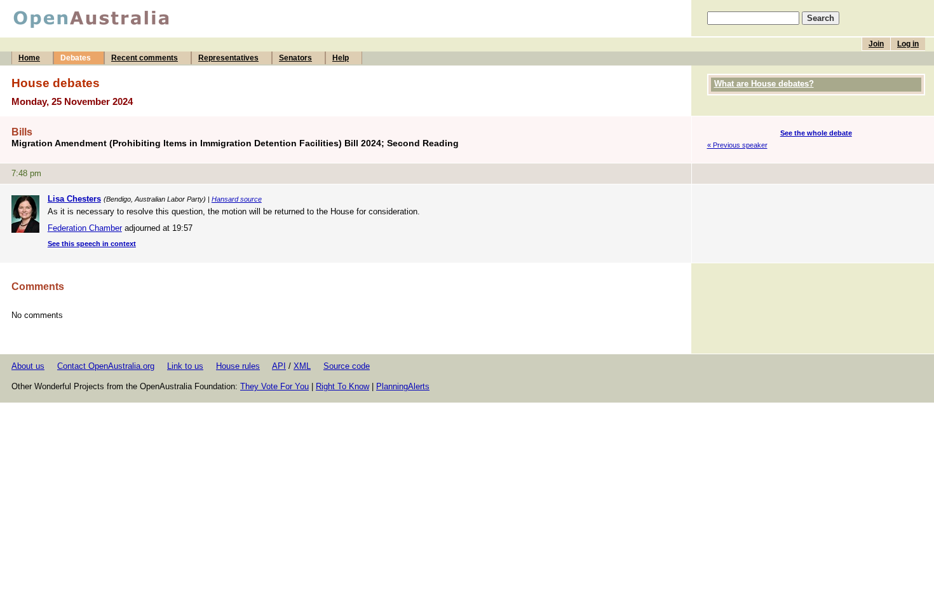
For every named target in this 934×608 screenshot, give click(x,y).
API (279, 366)
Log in (908, 43)
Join (876, 43)
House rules (238, 366)
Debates (75, 57)
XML (302, 366)
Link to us (185, 366)
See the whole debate (816, 133)
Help (340, 57)
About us (27, 366)
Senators (295, 57)
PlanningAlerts (403, 386)
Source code (346, 366)
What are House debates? (764, 83)
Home (29, 57)
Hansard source (237, 199)
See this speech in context (92, 243)
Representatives (228, 57)
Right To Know (342, 386)
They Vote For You (274, 386)
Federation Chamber (85, 228)
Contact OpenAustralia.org (105, 366)
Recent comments (144, 57)
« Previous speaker (737, 145)
